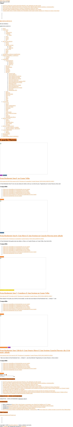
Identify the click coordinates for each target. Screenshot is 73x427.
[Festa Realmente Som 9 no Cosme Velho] (24, 174)
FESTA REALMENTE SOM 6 (45, 355)
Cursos (7, 44)
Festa (7, 110)
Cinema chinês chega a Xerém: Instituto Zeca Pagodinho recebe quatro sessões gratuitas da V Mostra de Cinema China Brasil (31, 10)
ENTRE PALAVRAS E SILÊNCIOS (11, 54)
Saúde (10, 46)
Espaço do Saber (9, 106)
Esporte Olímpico (12, 74)
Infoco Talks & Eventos (11, 113)
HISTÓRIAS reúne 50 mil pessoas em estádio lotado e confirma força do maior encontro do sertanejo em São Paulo (29, 390)
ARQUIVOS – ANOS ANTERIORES (9, 398)
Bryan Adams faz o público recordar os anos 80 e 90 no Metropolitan (54, 409)
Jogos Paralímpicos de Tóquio (15, 82)
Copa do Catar (12, 73)
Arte (7, 31)
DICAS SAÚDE (9, 45)
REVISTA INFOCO (6, 21)
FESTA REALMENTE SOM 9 (47, 181)
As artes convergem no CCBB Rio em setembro (14, 389)
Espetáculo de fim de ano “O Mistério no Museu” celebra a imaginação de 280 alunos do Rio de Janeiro (30, 405)
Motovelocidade (9, 94)
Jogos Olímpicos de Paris (14, 77)
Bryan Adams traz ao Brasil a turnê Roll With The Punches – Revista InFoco (20, 409)
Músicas (7, 132)
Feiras (7, 109)
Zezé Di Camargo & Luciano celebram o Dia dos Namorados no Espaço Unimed (27, 407)
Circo (7, 36)
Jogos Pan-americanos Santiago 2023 (17, 81)
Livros (7, 37)
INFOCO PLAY (6, 118)
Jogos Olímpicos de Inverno (15, 76)
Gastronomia (8, 112)
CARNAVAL (9, 32)
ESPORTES (5, 59)
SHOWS (8, 121)
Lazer (7, 50)
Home (4, 28)
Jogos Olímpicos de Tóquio (15, 78)
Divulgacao (22, 181)
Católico (7, 56)
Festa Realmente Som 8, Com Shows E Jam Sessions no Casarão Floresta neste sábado (31, 236)
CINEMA (8, 33)
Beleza (7, 42)
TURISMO (5, 135)
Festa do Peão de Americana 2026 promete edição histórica (22, 408)
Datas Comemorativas (11, 105)
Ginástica (8, 69)
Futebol (7, 68)
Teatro (7, 38)
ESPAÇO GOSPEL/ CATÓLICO (10, 55)
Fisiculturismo (9, 67)
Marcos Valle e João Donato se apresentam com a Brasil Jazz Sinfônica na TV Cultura (31, 404)
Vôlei (7, 100)
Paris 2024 (11, 88)
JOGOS (7, 72)
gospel (7, 58)
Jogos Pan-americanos (14, 80)
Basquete (8, 65)
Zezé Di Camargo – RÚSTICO (13, 128)
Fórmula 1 (11, 62)
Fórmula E (11, 63)
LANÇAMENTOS (7, 130)
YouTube (8, 124)
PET (7, 53)
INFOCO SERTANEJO (8, 126)
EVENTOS (5, 101)
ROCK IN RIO (6, 133)
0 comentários (28, 181)
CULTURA (5, 29)
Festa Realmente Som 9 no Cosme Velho (15, 178)
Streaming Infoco (9, 122)
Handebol (8, 71)
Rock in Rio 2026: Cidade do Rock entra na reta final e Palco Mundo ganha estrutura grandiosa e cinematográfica (28, 6)
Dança (7, 104)
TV (6, 40)
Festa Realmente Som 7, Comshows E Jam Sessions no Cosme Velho (24, 293)
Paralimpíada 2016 (13, 90)
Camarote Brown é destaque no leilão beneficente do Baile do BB (18, 393)
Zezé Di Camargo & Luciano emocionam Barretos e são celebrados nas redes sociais (22, 5)
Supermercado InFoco (11, 117)
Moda (7, 51)
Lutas (7, 91)
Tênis (7, 97)
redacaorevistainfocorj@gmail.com (8, 415)
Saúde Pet (11, 47)
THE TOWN (9, 123)
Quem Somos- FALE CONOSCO (10, 136)
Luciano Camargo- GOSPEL (12, 127)
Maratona (8, 92)
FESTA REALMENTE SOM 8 (36, 238)
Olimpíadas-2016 (12, 83)
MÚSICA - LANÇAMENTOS (7, 290)
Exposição (8, 108)
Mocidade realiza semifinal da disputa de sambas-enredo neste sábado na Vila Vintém (22, 9)
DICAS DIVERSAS (7, 41)
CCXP (7, 103)
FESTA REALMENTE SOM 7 (45, 296)
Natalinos (8, 115)
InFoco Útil (8, 49)
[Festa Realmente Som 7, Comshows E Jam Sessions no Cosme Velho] (23, 288)
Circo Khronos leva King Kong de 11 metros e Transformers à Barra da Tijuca (20, 8)
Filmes (10, 35)
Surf (7, 96)
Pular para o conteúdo (5, 0)
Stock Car (11, 64)
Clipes (7, 119)
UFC (7, 99)
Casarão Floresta (35, 181)
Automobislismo (9, 60)
